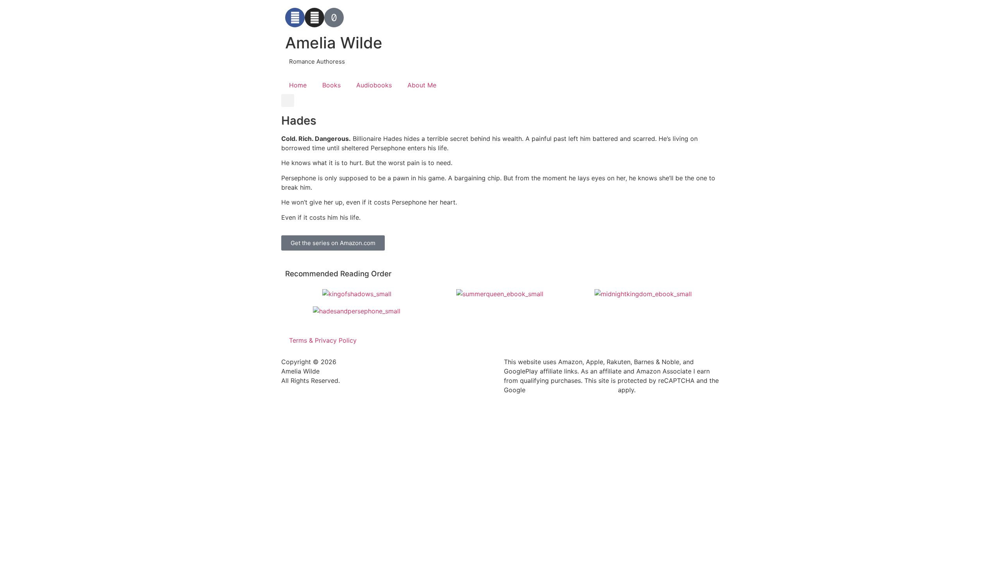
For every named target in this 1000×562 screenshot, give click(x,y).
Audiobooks (374, 85)
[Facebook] (295, 17)
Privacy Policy (543, 390)
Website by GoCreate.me (318, 403)
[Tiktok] (334, 17)
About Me (421, 85)
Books (331, 85)
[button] (287, 100)
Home (298, 85)
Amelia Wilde (333, 42)
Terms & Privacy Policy (323, 340)
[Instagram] (314, 17)
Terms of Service (595, 390)
